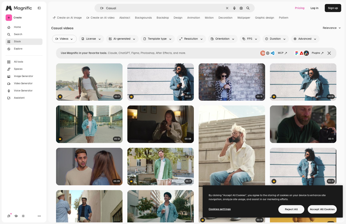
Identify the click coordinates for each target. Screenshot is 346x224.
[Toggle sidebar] (39, 8)
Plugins (316, 53)
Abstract (124, 17)
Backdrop (163, 17)
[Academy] (16, 216)
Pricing (300, 8)
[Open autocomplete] (100, 8)
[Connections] (9, 216)
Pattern (283, 17)
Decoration (225, 17)
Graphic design (264, 17)
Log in (314, 8)
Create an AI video (103, 17)
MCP (281, 53)
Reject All (291, 209)
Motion (209, 17)
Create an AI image (69, 17)
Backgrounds (143, 17)
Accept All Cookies (322, 209)
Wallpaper (243, 17)
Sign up (333, 8)
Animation (193, 17)
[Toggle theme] (23, 216)
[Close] (329, 53)
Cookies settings (220, 209)
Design (178, 17)
